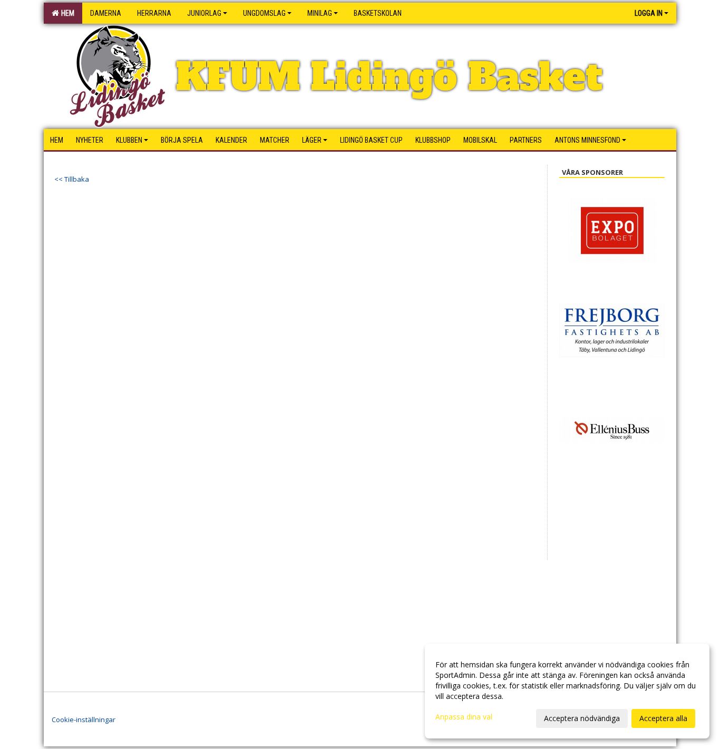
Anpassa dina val (463, 717)
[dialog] (567, 691)
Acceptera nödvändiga (582, 718)
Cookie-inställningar (83, 719)
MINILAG (319, 13)
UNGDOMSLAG (264, 13)
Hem (66, 13)
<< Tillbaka (71, 179)
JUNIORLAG (204, 13)
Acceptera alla (663, 718)
